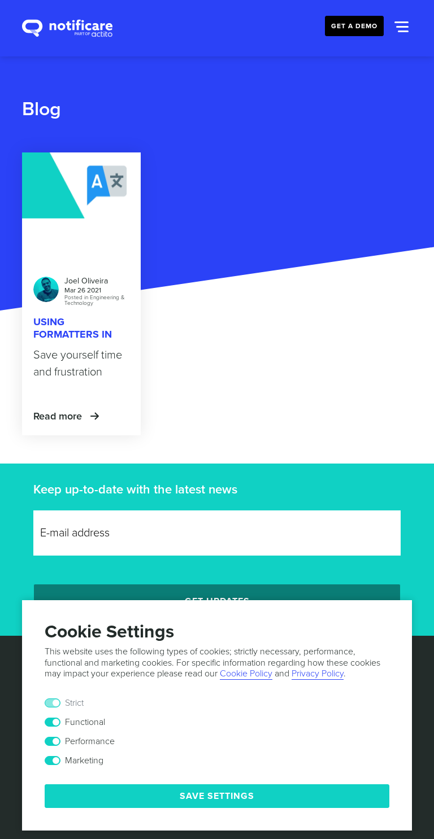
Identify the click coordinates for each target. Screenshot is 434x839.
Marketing (84, 760)
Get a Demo (354, 26)
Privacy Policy (318, 673)
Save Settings (217, 796)
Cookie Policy (246, 673)
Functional (85, 722)
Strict (74, 703)
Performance (90, 741)
